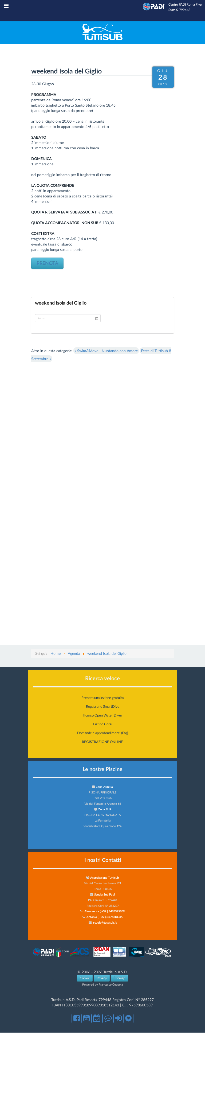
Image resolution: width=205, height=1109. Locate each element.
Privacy (102, 978)
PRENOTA (47, 263)
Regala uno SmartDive (102, 706)
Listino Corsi (102, 724)
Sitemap (119, 978)
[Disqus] (102, 429)
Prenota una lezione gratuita (102, 697)
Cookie (85, 978)
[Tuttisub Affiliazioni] (102, 957)
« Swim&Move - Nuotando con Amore (106, 350)
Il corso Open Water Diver (102, 715)
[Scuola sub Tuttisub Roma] (102, 39)
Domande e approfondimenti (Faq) (102, 733)
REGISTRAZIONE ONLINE (102, 742)
